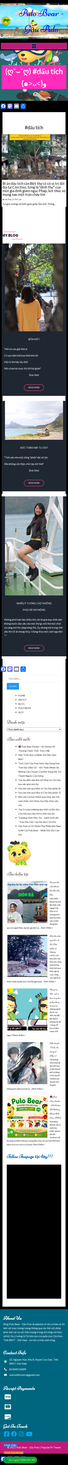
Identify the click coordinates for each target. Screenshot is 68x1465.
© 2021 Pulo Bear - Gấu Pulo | (24, 1447)
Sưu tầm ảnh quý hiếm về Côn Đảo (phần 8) (39, 788)
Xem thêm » (47, 927)
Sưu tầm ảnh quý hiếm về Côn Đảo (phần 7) (39, 792)
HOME (21, 695)
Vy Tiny (8, 199)
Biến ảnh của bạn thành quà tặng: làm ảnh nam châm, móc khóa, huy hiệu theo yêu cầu (39, 801)
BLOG (21, 703)
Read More (34, 387)
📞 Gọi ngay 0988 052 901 (20, 1460)
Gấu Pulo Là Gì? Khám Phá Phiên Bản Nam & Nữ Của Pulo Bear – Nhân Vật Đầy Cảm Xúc (39, 830)
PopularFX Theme (51, 1447)
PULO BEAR (24, 708)
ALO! (21, 712)
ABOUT (22, 699)
